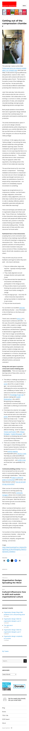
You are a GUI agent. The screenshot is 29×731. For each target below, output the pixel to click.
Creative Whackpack (16, 434)
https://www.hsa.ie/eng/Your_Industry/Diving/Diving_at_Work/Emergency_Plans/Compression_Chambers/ (14, 549)
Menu (24, 5)
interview (22, 308)
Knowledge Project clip (16, 395)
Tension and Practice (10, 432)
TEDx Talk (5, 715)
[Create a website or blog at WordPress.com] (11, 728)
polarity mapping (13, 451)
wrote (5, 384)
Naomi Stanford (9, 6)
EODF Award (5, 719)
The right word (8, 625)
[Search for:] (13, 661)
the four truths (21, 453)
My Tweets (5, 651)
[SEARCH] (25, 661)
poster (6, 416)
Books (4, 711)
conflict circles (22, 460)
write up (19, 318)
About (4, 723)
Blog (3, 708)
